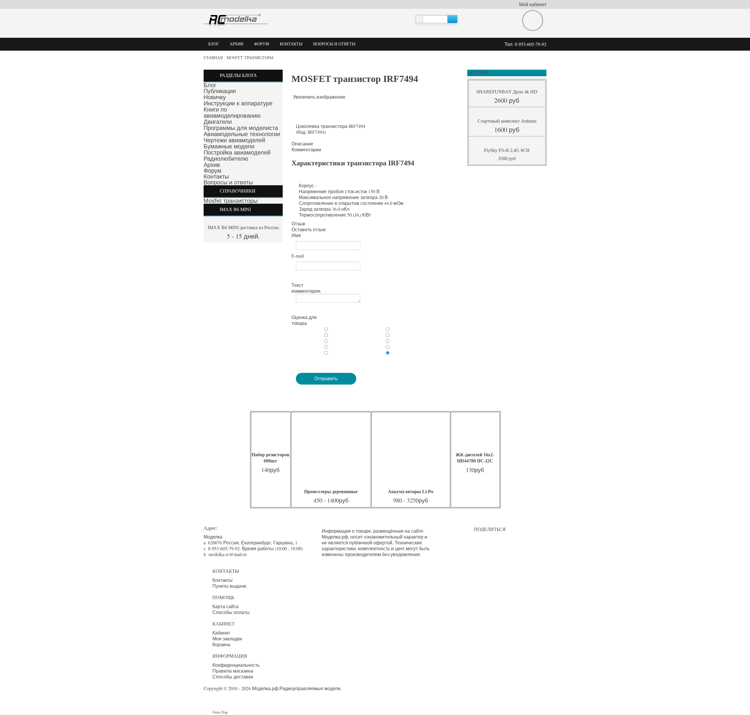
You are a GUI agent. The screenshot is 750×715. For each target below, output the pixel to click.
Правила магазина (232, 671)
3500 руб (507, 158)
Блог (210, 85)
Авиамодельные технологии (242, 134)
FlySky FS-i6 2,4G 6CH (507, 150)
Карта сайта (225, 606)
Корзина (221, 644)
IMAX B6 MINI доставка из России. (243, 227)
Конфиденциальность (236, 665)
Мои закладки (227, 639)
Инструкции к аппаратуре (238, 103)
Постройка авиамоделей (237, 152)
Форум (212, 171)
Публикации (220, 91)
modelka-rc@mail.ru (228, 554)
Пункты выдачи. (229, 586)
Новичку (215, 97)
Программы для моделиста (241, 128)
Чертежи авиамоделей (234, 140)
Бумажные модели (229, 146)
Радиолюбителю (226, 158)
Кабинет (221, 633)
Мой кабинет (532, 4)
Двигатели (218, 122)
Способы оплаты (231, 612)
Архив (212, 165)
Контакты (216, 176)
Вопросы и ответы (228, 182)
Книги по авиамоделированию (232, 112)
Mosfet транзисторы (249, 58)
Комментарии (306, 149)
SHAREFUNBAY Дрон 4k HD (506, 91)
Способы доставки (232, 677)
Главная (213, 58)
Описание (302, 144)
